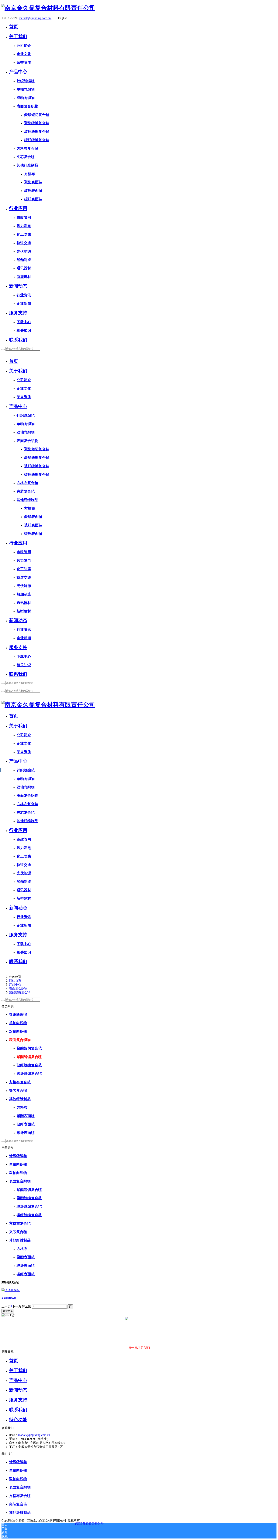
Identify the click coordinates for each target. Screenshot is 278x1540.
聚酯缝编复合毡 (19, 992)
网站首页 (15, 980)
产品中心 (15, 984)
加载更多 (8, 1311)
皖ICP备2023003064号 (89, 1523)
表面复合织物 (18, 988)
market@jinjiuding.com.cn (35, 18)
